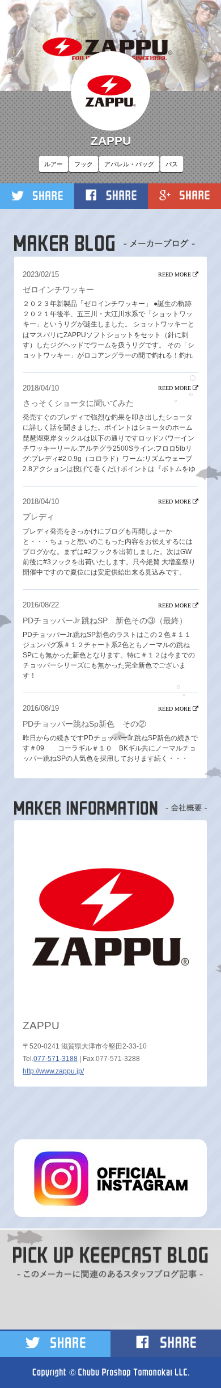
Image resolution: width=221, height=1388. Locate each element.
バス (171, 164)
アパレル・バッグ (129, 164)
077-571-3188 (55, 1059)
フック (83, 164)
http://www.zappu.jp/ (53, 1071)
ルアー (53, 164)
